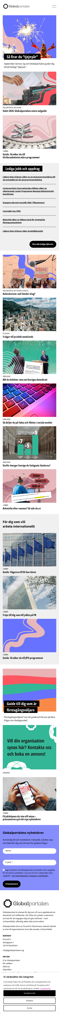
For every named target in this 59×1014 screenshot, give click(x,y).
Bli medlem (7, 963)
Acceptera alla (29, 993)
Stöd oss (6, 966)
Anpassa (29, 1000)
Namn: (8, 850)
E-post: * (9, 862)
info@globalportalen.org (13, 950)
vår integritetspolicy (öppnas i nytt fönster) (30, 875)
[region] (29, 993)
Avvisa (29, 1008)
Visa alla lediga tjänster (43, 244)
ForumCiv (27, 926)
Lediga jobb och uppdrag (22, 168)
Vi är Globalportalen (11, 960)
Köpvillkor (7, 969)
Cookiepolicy (45, 988)
